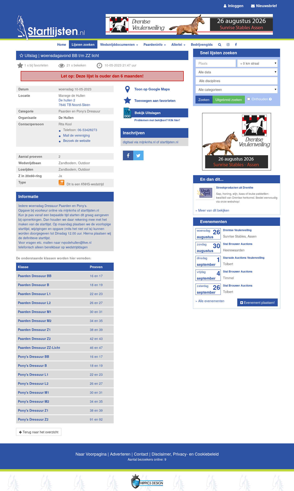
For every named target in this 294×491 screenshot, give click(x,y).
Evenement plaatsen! (259, 302)
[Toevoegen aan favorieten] (21, 55)
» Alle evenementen (209, 301)
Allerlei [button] (177, 44)
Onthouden (260, 99)
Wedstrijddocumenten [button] (118, 44)
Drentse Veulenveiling (237, 230)
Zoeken (203, 99)
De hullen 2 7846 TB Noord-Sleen (74, 102)
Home (61, 44)
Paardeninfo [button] (154, 44)
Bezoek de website (76, 140)
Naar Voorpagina (91, 454)
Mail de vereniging (76, 135)
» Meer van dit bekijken (212, 210)
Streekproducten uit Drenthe (234, 187)
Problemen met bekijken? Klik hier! (157, 120)
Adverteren (120, 454)
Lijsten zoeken (83, 44)
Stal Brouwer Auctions (237, 244)
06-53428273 (87, 129)
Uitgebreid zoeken (228, 99)
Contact (141, 454)
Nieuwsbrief (266, 5)
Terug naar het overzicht (40, 432)
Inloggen (235, 5)
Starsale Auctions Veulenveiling (243, 258)
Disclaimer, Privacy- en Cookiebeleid (185, 454)
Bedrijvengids (202, 44)
